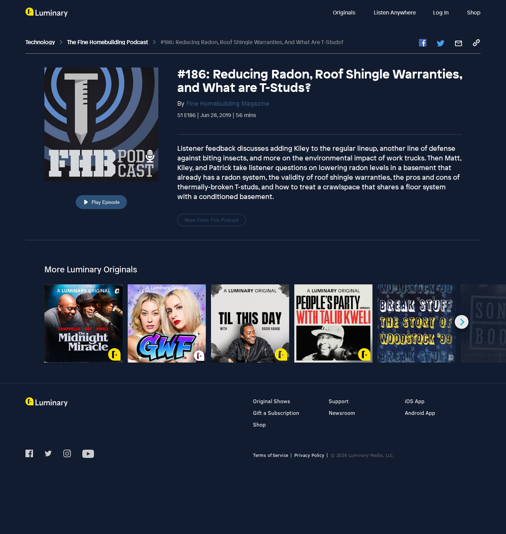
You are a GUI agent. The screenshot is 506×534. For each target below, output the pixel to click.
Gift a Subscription (276, 412)
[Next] (461, 322)
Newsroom (342, 412)
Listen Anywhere (395, 12)
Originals (345, 12)
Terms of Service (270, 455)
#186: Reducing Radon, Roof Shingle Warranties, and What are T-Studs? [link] (252, 42)
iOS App (414, 401)
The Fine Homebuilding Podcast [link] (108, 42)
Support (339, 401)
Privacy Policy (309, 455)
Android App (420, 412)
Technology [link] (40, 42)
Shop (474, 12)
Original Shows (271, 401)
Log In (441, 12)
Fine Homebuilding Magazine (227, 103)
